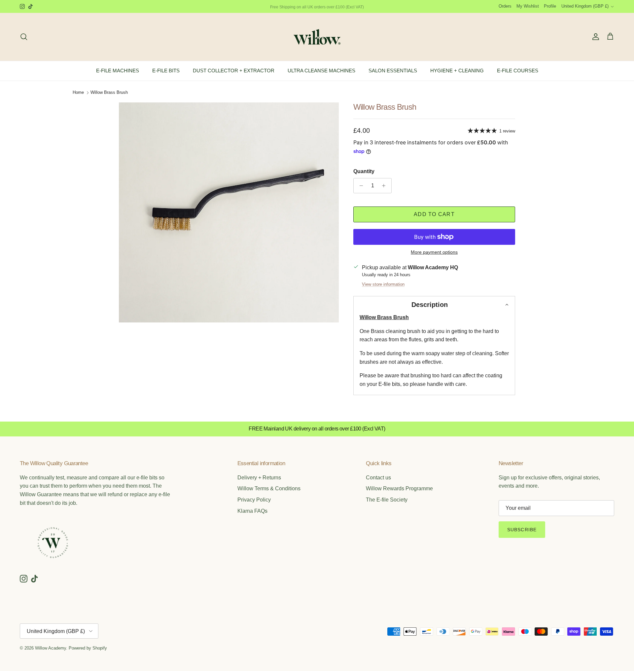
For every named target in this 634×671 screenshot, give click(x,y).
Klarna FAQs (252, 511)
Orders (505, 6)
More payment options (434, 252)
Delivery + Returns (259, 477)
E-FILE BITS (166, 70)
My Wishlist (527, 6)
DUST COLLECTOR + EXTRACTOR (233, 70)
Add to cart (434, 214)
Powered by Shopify (88, 648)
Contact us (378, 477)
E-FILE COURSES (517, 70)
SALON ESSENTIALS (393, 70)
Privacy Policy (254, 500)
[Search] (24, 37)
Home (78, 92)
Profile (550, 6)
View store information (383, 284)
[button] (434, 304)
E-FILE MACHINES (117, 70)
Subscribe (522, 529)
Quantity (363, 171)
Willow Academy (50, 648)
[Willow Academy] (317, 36)
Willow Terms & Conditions (268, 488)
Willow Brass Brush (109, 92)
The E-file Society (386, 500)
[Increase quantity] (385, 185)
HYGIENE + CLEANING (457, 70)
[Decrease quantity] (359, 185)
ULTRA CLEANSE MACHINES (321, 70)
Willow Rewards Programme (399, 488)
